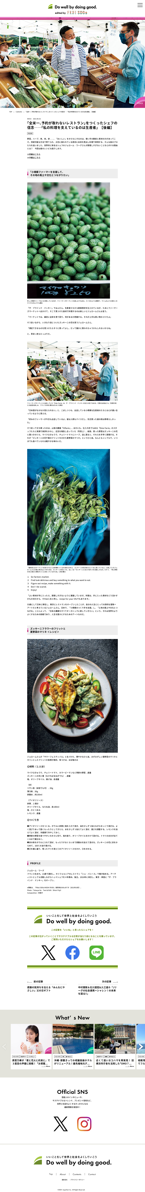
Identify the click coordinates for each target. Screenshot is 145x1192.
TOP (10, 112)
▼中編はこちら (33, 157)
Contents (19, 112)
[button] (141, 1046)
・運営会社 (63, 1180)
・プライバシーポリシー (77, 1180)
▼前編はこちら (33, 154)
